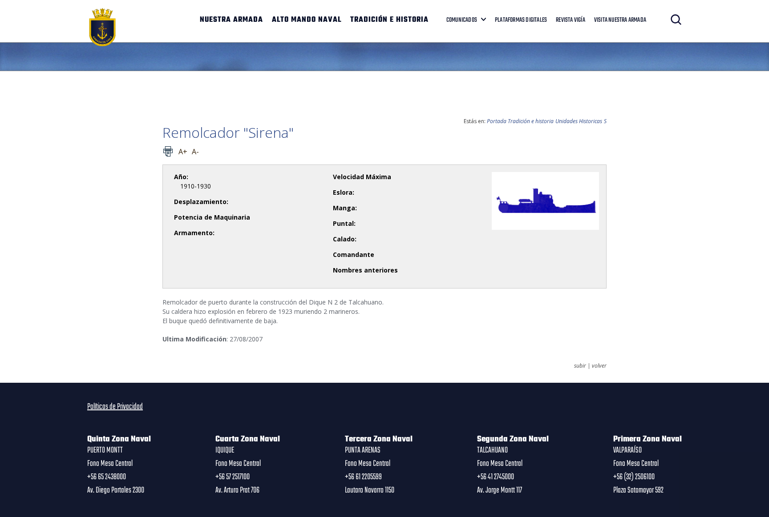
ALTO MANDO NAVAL (306, 20)
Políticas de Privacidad (115, 406)
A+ (182, 151)
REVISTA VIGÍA (570, 20)
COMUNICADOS (461, 20)
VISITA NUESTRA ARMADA (620, 20)
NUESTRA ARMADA (231, 20)
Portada (496, 121)
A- (195, 151)
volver (599, 366)
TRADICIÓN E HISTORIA (389, 20)
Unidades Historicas (578, 121)
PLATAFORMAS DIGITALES (521, 20)
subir (580, 366)
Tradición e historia (531, 121)
